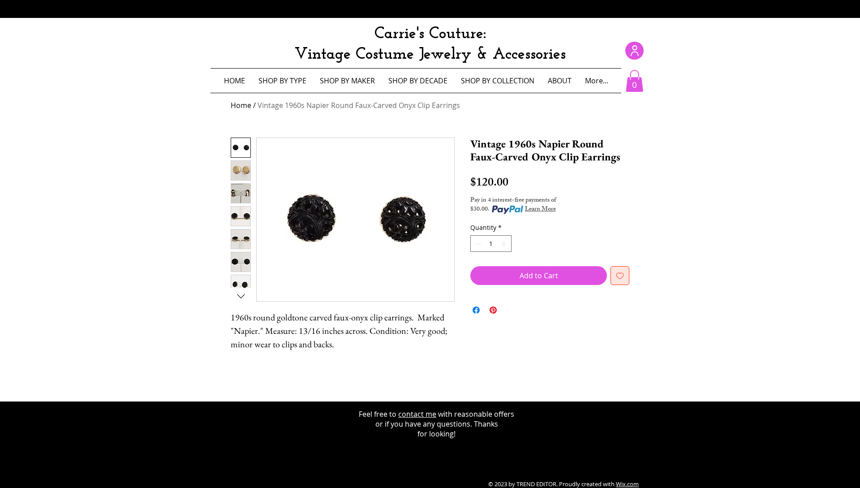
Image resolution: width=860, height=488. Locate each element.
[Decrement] (477, 243)
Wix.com (627, 484)
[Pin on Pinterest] (493, 310)
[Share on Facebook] (476, 310)
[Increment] (504, 243)
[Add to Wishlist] (620, 275)
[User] (634, 51)
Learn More (540, 209)
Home (241, 105)
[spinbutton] (491, 243)
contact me (417, 414)
